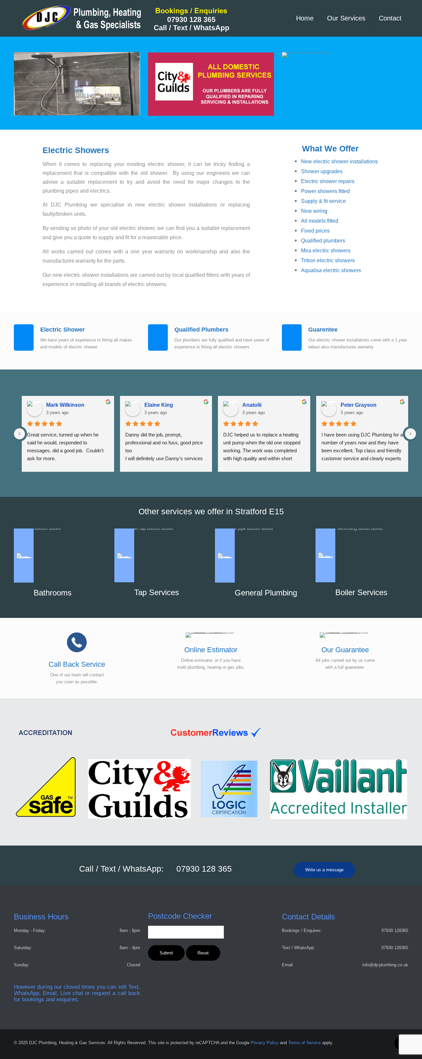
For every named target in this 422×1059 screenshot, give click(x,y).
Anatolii (251, 405)
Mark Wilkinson (65, 405)
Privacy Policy (265, 1042)
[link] (141, 733)
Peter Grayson (359, 405)
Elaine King (158, 405)
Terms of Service (304, 1042)
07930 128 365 (204, 868)
